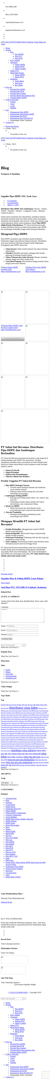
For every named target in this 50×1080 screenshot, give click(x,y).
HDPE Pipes (10, 823)
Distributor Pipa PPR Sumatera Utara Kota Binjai (14, 748)
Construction (10, 805)
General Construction (13, 815)
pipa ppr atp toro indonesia (19, 762)
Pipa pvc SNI (10, 852)
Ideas (7, 827)
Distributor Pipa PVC (13, 809)
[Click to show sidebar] (1, 643)
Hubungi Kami (6, 902)
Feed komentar (11, 676)
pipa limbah (10, 844)
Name (4, 626)
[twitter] (6, 562)
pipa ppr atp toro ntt (10, 765)
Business (9, 803)
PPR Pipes (9, 860)
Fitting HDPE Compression (16, 813)
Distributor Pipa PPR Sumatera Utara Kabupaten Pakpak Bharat (18, 735)
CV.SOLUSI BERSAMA (18, 992)
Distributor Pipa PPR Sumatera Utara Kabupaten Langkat (27, 723)
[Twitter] (6, 36)
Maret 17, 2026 (13, 205)
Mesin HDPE (11, 831)
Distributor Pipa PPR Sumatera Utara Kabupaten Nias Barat (29, 727)
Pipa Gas (9, 840)
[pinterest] (6, 570)
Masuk (8, 672)
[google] (6, 564)
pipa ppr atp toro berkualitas (21, 759)
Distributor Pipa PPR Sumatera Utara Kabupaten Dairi (21, 712)
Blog (7, 800)
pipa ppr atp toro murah (41, 762)
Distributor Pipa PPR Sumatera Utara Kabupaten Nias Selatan (17, 729)
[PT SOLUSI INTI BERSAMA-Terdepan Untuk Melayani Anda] (25, 44)
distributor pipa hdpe (23, 707)
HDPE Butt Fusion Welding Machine (19, 819)
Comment (4, 607)
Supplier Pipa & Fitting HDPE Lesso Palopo (22, 578)
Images (8, 829)
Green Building (11, 817)
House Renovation (12, 825)
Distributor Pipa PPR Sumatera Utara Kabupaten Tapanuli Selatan (18, 741)
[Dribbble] (6, 935)
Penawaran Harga (12, 126)
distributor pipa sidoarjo (23, 750)
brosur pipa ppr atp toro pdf (26, 705)
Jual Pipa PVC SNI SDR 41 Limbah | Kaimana (24, 587)
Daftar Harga (10, 807)
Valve (8, 875)
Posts (7, 858)
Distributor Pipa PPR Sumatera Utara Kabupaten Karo (27, 717)
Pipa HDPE (10, 842)
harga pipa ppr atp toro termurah (26, 753)
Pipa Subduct (10, 854)
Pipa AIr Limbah (12, 838)
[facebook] (6, 560)
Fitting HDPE (11, 811)
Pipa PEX (9, 846)
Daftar (8, 670)
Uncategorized (12, 203)
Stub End (9, 871)
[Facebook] (6, 34)
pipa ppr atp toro (32, 756)
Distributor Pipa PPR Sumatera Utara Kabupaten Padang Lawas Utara (27, 733)
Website (4, 634)
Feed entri (9, 674)
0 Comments (12, 201)
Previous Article (7, 574)
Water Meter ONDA (13, 877)
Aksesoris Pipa (11, 798)
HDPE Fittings (11, 821)
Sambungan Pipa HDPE (14, 867)
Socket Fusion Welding (14, 869)
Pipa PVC (9, 850)
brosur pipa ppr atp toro (9, 705)
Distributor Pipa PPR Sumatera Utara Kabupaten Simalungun (26, 739)
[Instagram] (6, 38)
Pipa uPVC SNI (11, 856)
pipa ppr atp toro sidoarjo (27, 765)
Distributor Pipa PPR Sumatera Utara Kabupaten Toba (29, 745)
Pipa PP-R (9, 848)
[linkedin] (6, 566)
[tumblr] (6, 568)
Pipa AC (9, 836)
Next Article (5, 583)
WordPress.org (11, 678)
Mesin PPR (10, 834)
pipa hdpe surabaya (15, 757)
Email (4, 630)
